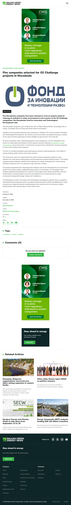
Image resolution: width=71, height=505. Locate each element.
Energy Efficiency (25, 474)
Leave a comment (35, 255)
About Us (58, 474)
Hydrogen (23, 481)
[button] (67, 3)
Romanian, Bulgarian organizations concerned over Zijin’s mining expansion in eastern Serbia (18, 382)
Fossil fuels (23, 485)
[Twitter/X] (8, 223)
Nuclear (5, 485)
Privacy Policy (56, 501)
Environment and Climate (13, 68)
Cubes (45, 501)
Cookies (66, 501)
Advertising (41, 474)
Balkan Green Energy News (11, 211)
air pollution (6, 234)
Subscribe (29, 342)
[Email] (17, 223)
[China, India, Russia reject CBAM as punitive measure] (52, 367)
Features (22, 489)
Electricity (5, 474)
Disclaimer (41, 478)
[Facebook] (4, 223)
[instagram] (62, 439)
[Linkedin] (13, 223)
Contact (57, 470)
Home (4, 470)
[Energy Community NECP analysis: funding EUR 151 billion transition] (52, 408)
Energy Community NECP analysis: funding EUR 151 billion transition (52, 420)
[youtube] (66, 439)
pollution (21, 234)
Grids (4, 478)
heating (14, 234)
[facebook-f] (53, 439)
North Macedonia (8, 205)
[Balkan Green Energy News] (12, 3)
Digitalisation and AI (8, 489)
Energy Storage (7, 481)
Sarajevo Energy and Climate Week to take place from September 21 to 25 (16, 421)
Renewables (23, 470)
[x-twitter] (57, 439)
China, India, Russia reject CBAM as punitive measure (51, 380)
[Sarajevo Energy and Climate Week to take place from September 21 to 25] (18, 408)
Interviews (6, 493)
